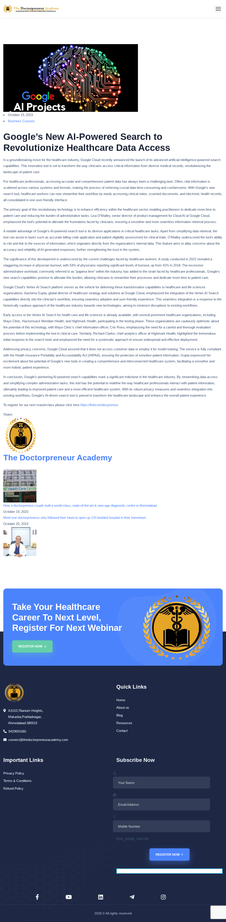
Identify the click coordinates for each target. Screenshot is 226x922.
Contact (122, 731)
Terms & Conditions (17, 781)
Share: (8, 414)
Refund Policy (13, 788)
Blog (119, 715)
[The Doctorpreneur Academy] (31, 8)
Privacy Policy (13, 773)
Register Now (168, 854)
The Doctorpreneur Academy (57, 457)
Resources (124, 723)
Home (120, 700)
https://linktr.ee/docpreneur (99, 405)
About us (122, 707)
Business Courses (21, 121)
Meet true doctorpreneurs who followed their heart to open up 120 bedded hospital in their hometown (74, 517)
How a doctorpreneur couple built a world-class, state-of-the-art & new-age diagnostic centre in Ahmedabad (80, 505)
